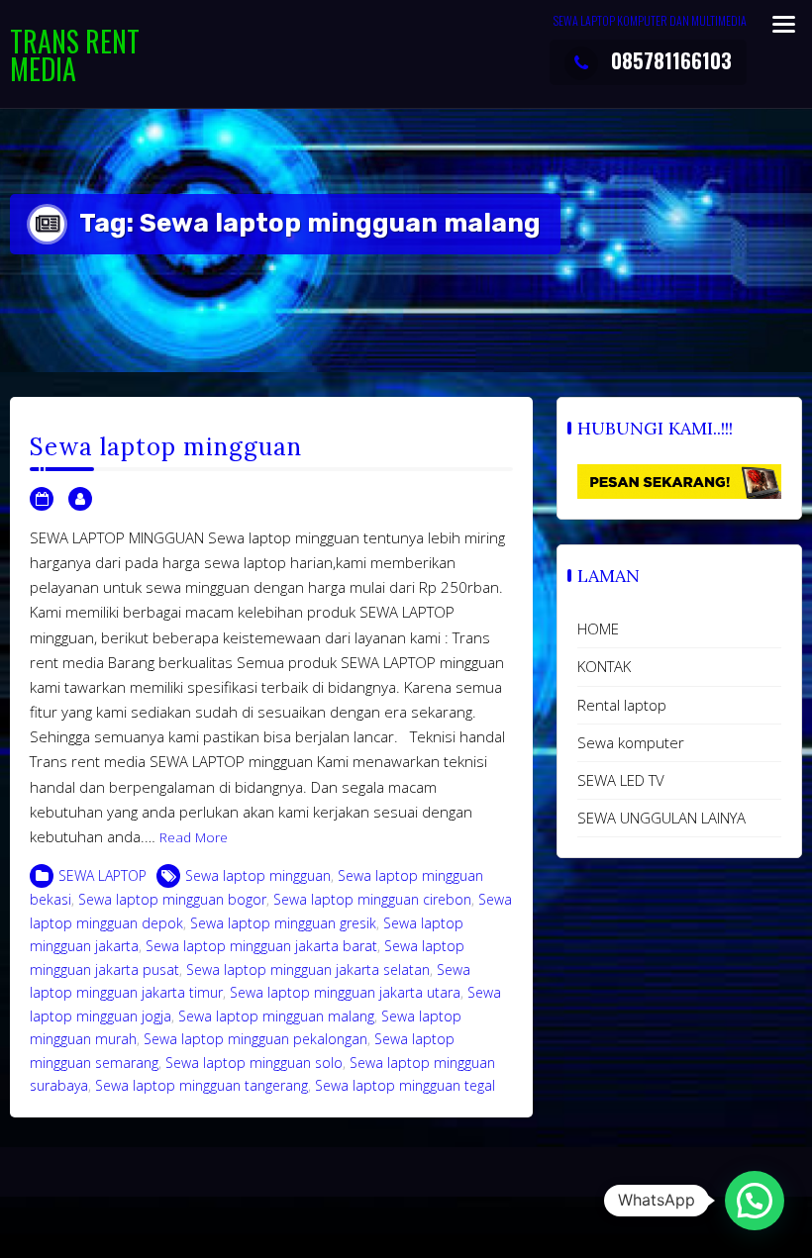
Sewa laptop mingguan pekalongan (255, 1038)
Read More (193, 837)
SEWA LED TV (620, 780)
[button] (754, 1200)
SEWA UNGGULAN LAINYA (661, 817)
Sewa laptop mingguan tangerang (201, 1085)
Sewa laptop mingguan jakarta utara (345, 992)
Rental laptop (621, 705)
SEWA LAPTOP (102, 875)
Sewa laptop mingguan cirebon (372, 899)
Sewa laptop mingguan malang (276, 1016)
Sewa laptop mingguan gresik (283, 923)
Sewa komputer (630, 742)
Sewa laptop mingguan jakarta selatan (308, 969)
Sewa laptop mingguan (166, 447)
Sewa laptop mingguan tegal (405, 1085)
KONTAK (604, 666)
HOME (598, 628)
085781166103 (671, 60)
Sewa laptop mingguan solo (254, 1062)
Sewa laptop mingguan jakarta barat (261, 945)
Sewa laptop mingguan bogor (172, 899)
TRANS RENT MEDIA (75, 55)
